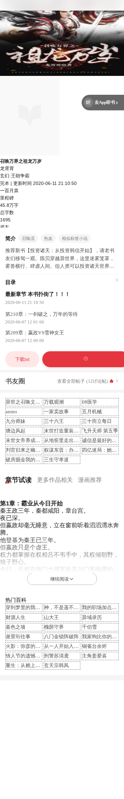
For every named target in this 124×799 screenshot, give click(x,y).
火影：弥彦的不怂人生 (30, 646)
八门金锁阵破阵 (61, 636)
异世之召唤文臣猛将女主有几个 (40, 402)
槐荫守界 (54, 627)
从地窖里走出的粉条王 (69, 440)
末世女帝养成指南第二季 (33, 440)
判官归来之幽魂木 (25, 450)
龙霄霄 (7, 168)
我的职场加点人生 (102, 607)
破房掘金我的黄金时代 (30, 459)
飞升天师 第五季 (100, 430)
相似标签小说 (75, 238)
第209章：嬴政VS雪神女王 (34, 332)
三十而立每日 (97, 421)
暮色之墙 (15, 627)
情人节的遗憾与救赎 (28, 655)
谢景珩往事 (18, 636)
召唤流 (28, 238)
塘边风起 (15, 430)
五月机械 (92, 411)
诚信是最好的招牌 (102, 440)
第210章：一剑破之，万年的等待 (41, 314)
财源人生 (15, 617)
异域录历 (92, 617)
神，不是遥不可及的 (66, 607)
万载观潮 (54, 402)
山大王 (51, 617)
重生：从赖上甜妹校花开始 (35, 665)
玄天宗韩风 (56, 665)
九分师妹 (15, 421)
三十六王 (54, 421)
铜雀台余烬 (94, 646)
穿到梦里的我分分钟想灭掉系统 (40, 607)
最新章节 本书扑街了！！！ (37, 294)
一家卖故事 (56, 411)
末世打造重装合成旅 (66, 430)
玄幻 (4, 175)
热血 (48, 238)
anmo (11, 411)
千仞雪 (89, 627)
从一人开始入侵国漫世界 (71, 646)
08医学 (89, 402)
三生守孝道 (56, 459)
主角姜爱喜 (94, 655)
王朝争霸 (20, 175)
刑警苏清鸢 (56, 655)
